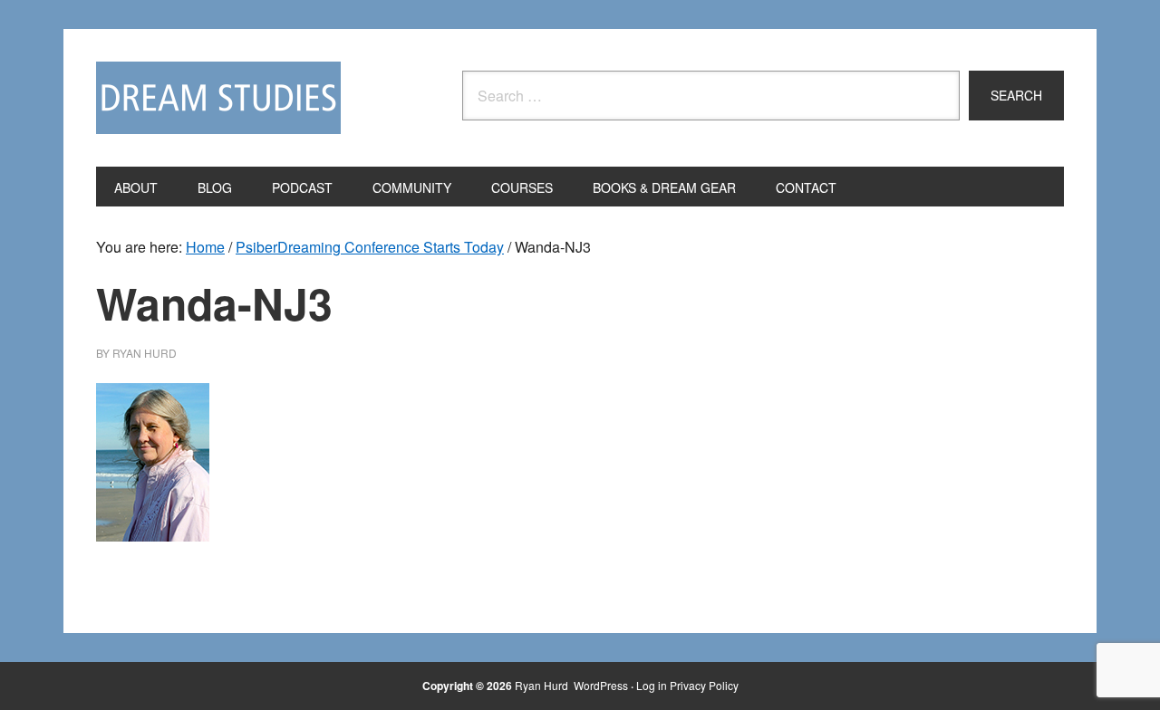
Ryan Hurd (543, 685)
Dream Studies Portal (218, 98)
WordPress (601, 685)
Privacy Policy (704, 685)
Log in (651, 685)
